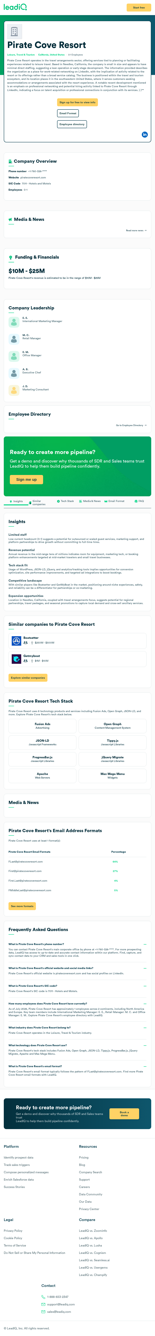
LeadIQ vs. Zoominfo (93, 1230)
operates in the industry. (50, 1030)
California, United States (51, 55)
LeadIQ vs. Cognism (92, 1252)
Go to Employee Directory (129, 425)
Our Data (85, 1201)
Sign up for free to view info (77, 102)
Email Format (68, 113)
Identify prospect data (18, 1157)
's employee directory (62, 1015)
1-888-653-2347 (57, 1296)
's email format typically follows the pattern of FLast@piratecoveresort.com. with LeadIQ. (76, 1070)
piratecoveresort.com (68, 973)
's (43, 989)
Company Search (90, 1172)
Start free (139, 7)
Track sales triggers (17, 1164)
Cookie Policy (13, 1238)
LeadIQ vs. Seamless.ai (94, 1260)
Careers (84, 1187)
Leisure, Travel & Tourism (66, 1033)
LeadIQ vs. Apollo (91, 1238)
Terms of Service (15, 1245)
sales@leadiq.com (59, 1311)
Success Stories (14, 1187)
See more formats (22, 906)
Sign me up (26, 479)
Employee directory (72, 124)
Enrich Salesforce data (19, 1179)
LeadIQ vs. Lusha (90, 1245)
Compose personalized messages (26, 1172)
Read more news (134, 230)
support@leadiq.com (61, 1304)
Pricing (83, 1157)
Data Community (90, 1194)
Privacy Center (89, 1209)
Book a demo (124, 1114)
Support (84, 1179)
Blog (82, 1164)
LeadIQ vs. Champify (93, 1275)
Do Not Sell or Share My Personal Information (34, 1252)
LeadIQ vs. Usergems (93, 1267)
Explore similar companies (28, 677)
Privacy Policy (13, 1230)
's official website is (66, 971)
